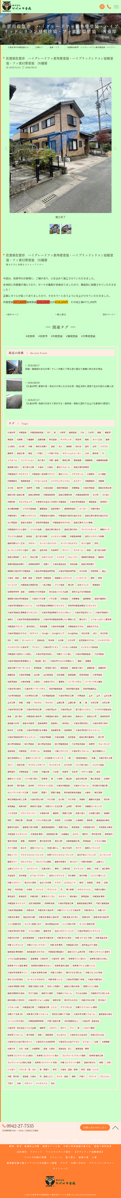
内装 (19, 1083)
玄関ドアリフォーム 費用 (86, 1007)
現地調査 (11, 806)
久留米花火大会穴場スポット (20, 1041)
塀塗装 (10, 439)
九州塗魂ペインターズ (53, 758)
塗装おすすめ (92, 626)
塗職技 (88, 661)
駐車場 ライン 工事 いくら (84, 965)
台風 (96, 1041)
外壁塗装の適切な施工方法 (70, 515)
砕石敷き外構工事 (100, 785)
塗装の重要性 (100, 598)
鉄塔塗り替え (51, 668)
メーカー (83, 508)
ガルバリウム (26, 861)
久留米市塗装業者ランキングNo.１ (56, 612)
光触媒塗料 (90, 481)
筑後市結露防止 (89, 688)
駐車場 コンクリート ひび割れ (20, 1055)
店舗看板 (89, 460)
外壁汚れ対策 (13, 938)
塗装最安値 (55, 730)
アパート (92, 1076)
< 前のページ (12, 314)
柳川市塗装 (29, 744)
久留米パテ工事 (38, 598)
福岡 (87, 439)
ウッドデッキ (54, 765)
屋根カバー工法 (14, 778)
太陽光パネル (49, 681)
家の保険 (30, 1035)
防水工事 (34, 557)
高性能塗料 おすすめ (35, 951)
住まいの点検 (45, 882)
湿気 (34, 550)
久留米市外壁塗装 (77, 502)
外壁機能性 (12, 481)
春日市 (20, 488)
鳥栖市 (92, 744)
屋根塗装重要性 (48, 827)
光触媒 (101, 481)
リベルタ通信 (34, 931)
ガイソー (66, 550)
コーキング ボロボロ (35, 979)
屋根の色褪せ (60, 861)
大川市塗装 (12, 522)
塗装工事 (21, 453)
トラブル (104, 446)
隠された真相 (30, 882)
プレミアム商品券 (15, 536)
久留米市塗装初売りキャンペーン (22, 737)
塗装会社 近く (65, 1048)
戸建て (82, 1076)
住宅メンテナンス (56, 875)
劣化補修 (72, 875)
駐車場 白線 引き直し (99, 958)
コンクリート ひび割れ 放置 (19, 1062)
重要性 (101, 557)
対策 (96, 868)
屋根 (107, 439)
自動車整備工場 (72, 841)
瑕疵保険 (49, 1035)
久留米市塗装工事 (65, 903)
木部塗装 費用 (37, 834)
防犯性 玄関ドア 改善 (61, 1014)
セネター (32, 543)
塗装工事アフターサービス (19, 668)
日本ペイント (83, 585)
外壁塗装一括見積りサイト (43, 474)
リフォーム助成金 (69, 647)
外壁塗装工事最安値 (29, 585)
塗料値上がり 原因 (89, 945)
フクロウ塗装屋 (29, 508)
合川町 (61, 799)
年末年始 (19, 889)
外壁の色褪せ (87, 861)
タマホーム (35, 751)
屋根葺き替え (13, 467)
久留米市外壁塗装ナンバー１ (20, 605)
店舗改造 (11, 674)
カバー (10, 765)
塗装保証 (11, 751)
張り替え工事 (28, 467)
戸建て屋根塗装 (102, 903)
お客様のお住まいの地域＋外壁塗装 (51, 502)
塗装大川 (79, 716)
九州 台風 (23, 1048)
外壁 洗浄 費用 (56, 945)
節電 (23, 841)
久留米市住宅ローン (83, 612)
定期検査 (75, 488)
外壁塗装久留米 (52, 716)
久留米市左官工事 (15, 709)
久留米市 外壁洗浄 (45, 938)
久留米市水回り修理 (16, 931)
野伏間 (29, 820)
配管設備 (72, 674)
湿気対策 (43, 550)
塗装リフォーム (36, 848)
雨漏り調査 (55, 792)
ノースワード (81, 578)
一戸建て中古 (53, 453)
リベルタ (60, 557)
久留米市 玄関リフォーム (84, 1014)
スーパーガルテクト (69, 543)
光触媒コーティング (93, 806)
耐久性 (78, 446)
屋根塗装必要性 (103, 820)
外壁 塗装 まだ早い (70, 917)
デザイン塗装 (87, 771)
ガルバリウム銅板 (43, 861)
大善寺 (88, 792)
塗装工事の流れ (71, 529)
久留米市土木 (51, 709)
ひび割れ (11, 446)
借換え (10, 619)
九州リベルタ (47, 557)
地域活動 (74, 564)
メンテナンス (41, 1083)
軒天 (55, 1069)
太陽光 (37, 681)
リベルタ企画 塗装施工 (17, 958)
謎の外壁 (83, 875)
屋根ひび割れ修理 (71, 986)
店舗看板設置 (102, 460)
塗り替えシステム (83, 709)
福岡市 (42, 1028)
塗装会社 (41, 640)
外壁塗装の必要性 (47, 515)
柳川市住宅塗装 (44, 744)
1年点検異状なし (71, 1021)
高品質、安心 (40, 661)
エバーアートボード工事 (18, 792)
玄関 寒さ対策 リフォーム (37, 1014)
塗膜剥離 (41, 439)
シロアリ (53, 1028)
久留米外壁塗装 (63, 785)
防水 (53, 1083)
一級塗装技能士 (81, 758)
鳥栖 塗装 (27, 578)
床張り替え (80, 813)
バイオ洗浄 (12, 813)
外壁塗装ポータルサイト (18, 474)
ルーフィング (105, 854)
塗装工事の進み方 (52, 529)
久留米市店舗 (24, 674)
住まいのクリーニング (64, 931)
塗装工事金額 (13, 557)
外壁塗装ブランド (15, 626)
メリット (39, 889)
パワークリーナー (28, 813)
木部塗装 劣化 (89, 827)
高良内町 (22, 806)
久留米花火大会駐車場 (45, 1041)
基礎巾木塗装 (94, 799)
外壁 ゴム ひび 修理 (94, 972)
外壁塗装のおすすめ (61, 522)
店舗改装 (91, 668)
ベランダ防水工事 (43, 820)
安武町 (57, 820)
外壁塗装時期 (75, 536)
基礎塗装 (43, 508)
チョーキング (104, 744)
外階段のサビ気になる (100, 993)
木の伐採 (83, 571)
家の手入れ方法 (71, 1000)
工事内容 (66, 868)
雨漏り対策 (67, 813)
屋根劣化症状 (13, 827)
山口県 (37, 674)
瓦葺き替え (46, 868)
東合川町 (58, 841)
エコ (24, 557)
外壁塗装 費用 (98, 896)
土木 (91, 695)
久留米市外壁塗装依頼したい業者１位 (59, 619)
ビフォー (87, 1041)
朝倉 (99, 432)
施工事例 (106, 868)
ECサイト (34, 633)
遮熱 (92, 578)
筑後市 (78, 439)
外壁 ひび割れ (56, 972)
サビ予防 (72, 799)
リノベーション (27, 460)
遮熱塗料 (11, 771)
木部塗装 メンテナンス (17, 834)
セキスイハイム (84, 889)
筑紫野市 (32, 841)
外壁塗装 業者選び (56, 951)
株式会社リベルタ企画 (58, 591)
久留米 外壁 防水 (95, 979)
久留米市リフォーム (80, 751)
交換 (106, 882)
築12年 (71, 585)
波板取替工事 (52, 834)
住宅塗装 (71, 737)
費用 (57, 868)
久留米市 (11, 432)
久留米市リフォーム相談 (38, 1000)
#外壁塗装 (57, 336)
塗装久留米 (67, 716)
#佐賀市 (42, 336)
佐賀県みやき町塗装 (36, 591)
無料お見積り (41, 446)
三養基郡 (30, 439)
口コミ (75, 834)
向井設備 (60, 674)
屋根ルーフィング (92, 848)
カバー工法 (97, 439)
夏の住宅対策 (45, 841)
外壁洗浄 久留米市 (45, 910)
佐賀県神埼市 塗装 (16, 591)
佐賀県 (20, 439)
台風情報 (105, 1041)
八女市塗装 (99, 654)
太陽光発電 (25, 681)
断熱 (100, 578)
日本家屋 (22, 875)
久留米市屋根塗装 (83, 654)
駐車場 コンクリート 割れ (48, 1055)
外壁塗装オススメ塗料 (17, 529)
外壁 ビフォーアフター (36, 945)
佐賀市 (29, 488)
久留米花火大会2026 (78, 1035)
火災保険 (68, 820)
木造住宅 (11, 875)
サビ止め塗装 (81, 993)
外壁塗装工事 (28, 1007)
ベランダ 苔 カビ (27, 1069)
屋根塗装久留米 (105, 1014)
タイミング (78, 868)
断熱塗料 (108, 834)
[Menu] (116, 6)
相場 (89, 550)
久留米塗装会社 (59, 564)
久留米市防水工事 (66, 695)
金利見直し (31, 626)
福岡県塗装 (25, 481)
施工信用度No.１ (15, 758)
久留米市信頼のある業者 (36, 730)
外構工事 (45, 771)
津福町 (82, 799)
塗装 (53, 446)
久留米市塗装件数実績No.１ (19, 661)
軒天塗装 (53, 439)
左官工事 (94, 702)
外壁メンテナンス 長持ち (99, 951)
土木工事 (108, 695)
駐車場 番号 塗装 (62, 965)
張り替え (41, 460)
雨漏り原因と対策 (35, 986)
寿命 (81, 882)
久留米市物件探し (81, 723)
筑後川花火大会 (97, 1035)
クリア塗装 (59, 585)
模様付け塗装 (36, 806)
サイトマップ (60, 1168)
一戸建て (39, 453)
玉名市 (75, 771)
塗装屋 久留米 (29, 1076)
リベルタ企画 (36, 529)
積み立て (83, 619)
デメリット (52, 889)
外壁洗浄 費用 (13, 917)
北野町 (107, 778)
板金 (9, 716)
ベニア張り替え (82, 765)
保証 (9, 889)
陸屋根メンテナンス (63, 578)
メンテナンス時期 (58, 536)
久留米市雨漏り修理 (16, 986)
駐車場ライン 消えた (77, 958)
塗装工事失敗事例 (81, 467)
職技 (80, 661)
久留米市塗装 (89, 488)
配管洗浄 (86, 917)
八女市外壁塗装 (14, 695)
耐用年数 (94, 571)
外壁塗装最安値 (82, 494)
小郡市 (62, 432)
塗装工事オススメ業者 (83, 522)
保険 (40, 1035)
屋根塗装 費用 (82, 1048)
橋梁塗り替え (77, 668)
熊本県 (51, 640)
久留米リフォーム (81, 785)
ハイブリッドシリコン (60, 481)
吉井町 (31, 785)
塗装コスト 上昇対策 (76, 951)
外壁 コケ (102, 910)
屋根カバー (12, 861)
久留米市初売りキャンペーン (88, 730)
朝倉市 (108, 432)
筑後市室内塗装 (72, 688)
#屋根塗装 (72, 336)
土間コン (100, 861)
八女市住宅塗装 (78, 744)
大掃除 (29, 889)
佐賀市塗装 (12, 681)
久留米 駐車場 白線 (39, 972)
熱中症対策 (96, 834)
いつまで (11, 1069)
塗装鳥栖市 (42, 723)
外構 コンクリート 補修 (70, 1062)
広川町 (22, 446)
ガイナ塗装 (12, 848)
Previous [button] (6, 148)
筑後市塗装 (84, 674)
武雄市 (65, 771)
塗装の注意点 (26, 522)
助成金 (29, 536)
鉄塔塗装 (38, 668)
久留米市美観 (45, 737)
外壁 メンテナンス (15, 945)
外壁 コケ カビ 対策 (83, 938)
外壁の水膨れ (100, 889)
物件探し (66, 723)
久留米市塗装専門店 (67, 571)
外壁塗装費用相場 (35, 1021)
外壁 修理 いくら (55, 979)
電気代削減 (12, 841)
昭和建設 (47, 751)
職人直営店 (95, 778)
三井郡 (35, 771)
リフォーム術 (13, 1007)
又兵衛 (20, 730)
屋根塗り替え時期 (30, 827)
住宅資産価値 (28, 938)
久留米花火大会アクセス (69, 1041)
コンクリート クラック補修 (74, 1055)
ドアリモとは (66, 1007)
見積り (46, 564)
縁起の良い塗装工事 (16, 494)
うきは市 (71, 640)
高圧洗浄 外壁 (29, 917)
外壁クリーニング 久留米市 (68, 910)
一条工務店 (46, 585)
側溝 (21, 702)
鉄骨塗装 (87, 841)
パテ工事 (53, 598)
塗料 (87, 446)
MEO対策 (85, 633)
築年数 (90, 820)
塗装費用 (68, 730)
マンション (105, 1076)
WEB (16, 640)
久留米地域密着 (57, 626)
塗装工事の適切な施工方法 (96, 515)
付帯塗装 (81, 695)
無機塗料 (96, 585)
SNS (9, 640)
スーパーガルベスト (48, 543)
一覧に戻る (60, 314)
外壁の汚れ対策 (88, 1000)
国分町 (10, 785)
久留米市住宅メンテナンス (89, 931)
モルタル (38, 702)
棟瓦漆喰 (98, 792)
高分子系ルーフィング (86, 854)
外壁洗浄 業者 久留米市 (49, 917)
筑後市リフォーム (15, 1035)
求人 (60, 446)
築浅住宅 (11, 896)
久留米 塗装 (13, 578)
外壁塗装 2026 (72, 945)
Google (45, 633)
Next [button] (115, 148)
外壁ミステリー (14, 882)
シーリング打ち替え (16, 1021)
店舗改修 (102, 668)
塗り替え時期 (41, 536)
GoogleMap (73, 633)
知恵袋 (90, 882)
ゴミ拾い (106, 494)
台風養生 (65, 834)
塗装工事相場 (34, 494)
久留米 (40, 467)
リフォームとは (40, 481)
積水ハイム (63, 474)
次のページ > (109, 314)
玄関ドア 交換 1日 (15, 1014)
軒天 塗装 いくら (89, 1069)
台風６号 (11, 1048)
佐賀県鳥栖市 (34, 564)
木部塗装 (64, 598)
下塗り (10, 1083)
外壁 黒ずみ (89, 910)
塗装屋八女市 (13, 723)
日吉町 (35, 792)
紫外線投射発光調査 (72, 792)
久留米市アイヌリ (50, 647)
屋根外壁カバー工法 (16, 543)
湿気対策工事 (81, 778)
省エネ (23, 848)
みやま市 (68, 765)
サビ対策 (51, 799)
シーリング (12, 585)
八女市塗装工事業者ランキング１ (50, 605)
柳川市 (101, 737)
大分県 (61, 640)
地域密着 (43, 626)
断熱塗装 (85, 896)
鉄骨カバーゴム (48, 896)
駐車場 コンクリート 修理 (46, 1062)
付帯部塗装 (23, 771)
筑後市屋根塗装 (55, 688)
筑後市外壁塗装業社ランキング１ (82, 605)
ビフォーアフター (37, 875)
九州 (87, 453)
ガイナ (78, 848)
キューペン (73, 557)
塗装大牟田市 (28, 723)
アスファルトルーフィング (32, 854)
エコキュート (70, 882)
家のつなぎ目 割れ (15, 979)
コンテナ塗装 (98, 765)
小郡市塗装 (97, 674)
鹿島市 (10, 453)
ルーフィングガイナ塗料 (18, 550)
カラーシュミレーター (71, 453)
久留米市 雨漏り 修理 (75, 979)
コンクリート (32, 868)
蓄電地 (61, 681)
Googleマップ (58, 633)
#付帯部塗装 (88, 336)
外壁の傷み (95, 508)
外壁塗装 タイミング (16, 903)
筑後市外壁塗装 (42, 522)
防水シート (12, 854)
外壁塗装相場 (49, 494)
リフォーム (12, 460)
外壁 (30, 446)
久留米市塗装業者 (15, 910)
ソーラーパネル (74, 681)
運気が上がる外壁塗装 (81, 591)
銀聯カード (105, 529)
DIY (48, 432)
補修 (74, 1076)
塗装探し (55, 723)
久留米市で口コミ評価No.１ (62, 661)
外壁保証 (22, 751)
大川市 (95, 494)
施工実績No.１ (99, 751)
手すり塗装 (33, 993)
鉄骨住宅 (22, 896)
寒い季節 (70, 889)
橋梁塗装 (64, 668)
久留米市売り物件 (100, 723)
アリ (72, 1028)
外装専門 (54, 550)
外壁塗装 (22, 432)
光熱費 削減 (49, 903)
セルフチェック (25, 502)
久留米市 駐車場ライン (17, 972)
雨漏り (44, 792)
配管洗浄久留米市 (101, 917)
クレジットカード (88, 529)
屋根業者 (87, 598)
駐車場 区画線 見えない (41, 965)
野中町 (78, 806)
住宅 (98, 771)
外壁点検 (34, 896)
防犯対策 (21, 765)
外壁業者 (75, 598)
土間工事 (60, 702)
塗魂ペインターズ (33, 758)
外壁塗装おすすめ (75, 626)
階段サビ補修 (47, 993)
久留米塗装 (48, 488)
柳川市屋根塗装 (61, 744)
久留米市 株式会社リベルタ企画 (22, 1028)
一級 (69, 758)
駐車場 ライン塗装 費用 (17, 965)
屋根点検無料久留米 (16, 993)
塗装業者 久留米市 (39, 958)
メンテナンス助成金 (89, 647)
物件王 (10, 730)
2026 (109, 1062)
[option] (60, 148)
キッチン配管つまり (33, 924)
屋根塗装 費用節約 (15, 951)
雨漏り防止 (63, 827)
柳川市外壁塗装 (14, 744)
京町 (9, 820)
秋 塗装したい (46, 1076)
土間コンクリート (15, 868)
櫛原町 (56, 813)
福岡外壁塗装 (62, 488)
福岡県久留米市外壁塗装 (18, 598)
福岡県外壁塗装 (88, 557)
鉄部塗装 (75, 827)
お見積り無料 (94, 813)
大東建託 (91, 474)
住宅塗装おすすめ (86, 640)
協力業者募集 (13, 508)
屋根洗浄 (47, 931)
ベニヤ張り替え (31, 778)
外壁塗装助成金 (36, 432)
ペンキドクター (104, 640)
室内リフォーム (63, 467)
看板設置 (77, 460)
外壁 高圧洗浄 (101, 938)
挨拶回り (104, 502)
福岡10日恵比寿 (105, 488)
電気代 (85, 834)
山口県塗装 (48, 674)
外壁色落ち (12, 515)
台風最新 (36, 1048)
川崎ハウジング (61, 751)
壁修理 (95, 453)
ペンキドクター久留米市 (18, 647)
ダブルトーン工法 (45, 785)
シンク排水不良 (69, 924)
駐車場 (44, 778)
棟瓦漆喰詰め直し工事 (17, 799)
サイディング (66, 439)
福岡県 (69, 446)
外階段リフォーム (64, 993)
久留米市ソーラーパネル (35, 688)
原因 (89, 868)
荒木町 (107, 799)
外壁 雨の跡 (13, 1076)
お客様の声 (44, 813)
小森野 (59, 778)
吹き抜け (102, 1000)
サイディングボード (36, 765)
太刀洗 (10, 488)
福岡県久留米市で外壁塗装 (19, 571)
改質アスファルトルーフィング (60, 854)
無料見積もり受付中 (16, 1000)
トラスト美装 (100, 841)
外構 (93, 758)
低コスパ (74, 861)
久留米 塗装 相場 (69, 1069)
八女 (82, 432)
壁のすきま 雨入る (74, 972)
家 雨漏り (44, 1069)
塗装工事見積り (88, 564)
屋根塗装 (73, 432)
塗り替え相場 (100, 550)
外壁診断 (11, 502)
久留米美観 (59, 737)
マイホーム (78, 550)
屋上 (104, 571)
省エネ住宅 (67, 848)
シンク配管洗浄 (14, 924)
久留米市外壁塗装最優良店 (28, 619)
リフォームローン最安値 (101, 619)
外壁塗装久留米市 (34, 716)
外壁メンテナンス (28, 515)
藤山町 (69, 778)
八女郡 (56, 771)
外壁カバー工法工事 (53, 806)
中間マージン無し (64, 654)
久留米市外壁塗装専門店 (44, 571)
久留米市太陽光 (14, 688)
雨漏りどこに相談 (90, 986)
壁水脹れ (74, 896)
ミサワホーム (77, 474)
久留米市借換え (102, 612)
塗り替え (19, 716)
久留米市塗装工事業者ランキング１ (23, 612)
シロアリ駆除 (89, 1028)
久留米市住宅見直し (44, 654)
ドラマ (57, 882)
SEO (95, 633)
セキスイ (62, 896)
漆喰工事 (19, 820)
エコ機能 (102, 474)
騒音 (30, 453)
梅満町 (107, 813)
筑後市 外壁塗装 (43, 578)
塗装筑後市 (105, 716)
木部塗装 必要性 (105, 827)
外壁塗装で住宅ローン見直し (20, 654)
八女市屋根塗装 (48, 695)
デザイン (28, 1083)
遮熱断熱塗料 (70, 508)
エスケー (77, 481)
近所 (94, 446)
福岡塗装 (92, 502)
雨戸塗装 (21, 785)
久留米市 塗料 (58, 958)
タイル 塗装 (62, 1076)
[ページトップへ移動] (115, 1127)
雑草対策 (56, 1000)
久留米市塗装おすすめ (17, 633)
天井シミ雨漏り (53, 986)
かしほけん (61, 1035)
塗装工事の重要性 (86, 737)
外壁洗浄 (30, 910)
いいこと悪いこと (98, 875)
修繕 (38, 488)
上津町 (69, 806)
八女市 (91, 432)
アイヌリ (36, 647)
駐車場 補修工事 (96, 1055)
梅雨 (101, 1062)
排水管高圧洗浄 (52, 924)
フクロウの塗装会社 (103, 709)
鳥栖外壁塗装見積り (16, 564)
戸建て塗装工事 (53, 1021)
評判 (96, 543)
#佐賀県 (30, 336)
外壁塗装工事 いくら (47, 1007)
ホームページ (27, 640)
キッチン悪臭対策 (87, 924)
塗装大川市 (91, 716)
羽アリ (63, 1028)
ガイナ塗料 (86, 543)
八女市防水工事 (31, 695)
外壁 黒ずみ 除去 (64, 938)
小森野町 (79, 820)
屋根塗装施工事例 (84, 903)
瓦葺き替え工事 (105, 758)
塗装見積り (55, 508)
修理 (98, 882)
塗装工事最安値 (65, 494)
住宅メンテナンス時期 (94, 536)
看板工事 (66, 460)
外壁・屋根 (54, 460)
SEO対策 (104, 633)
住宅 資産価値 (35, 903)
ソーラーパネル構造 (93, 681)
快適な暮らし (53, 848)
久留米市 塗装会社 (90, 1021)
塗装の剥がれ (89, 1062)
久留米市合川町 (36, 799)
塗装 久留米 (49, 1048)
